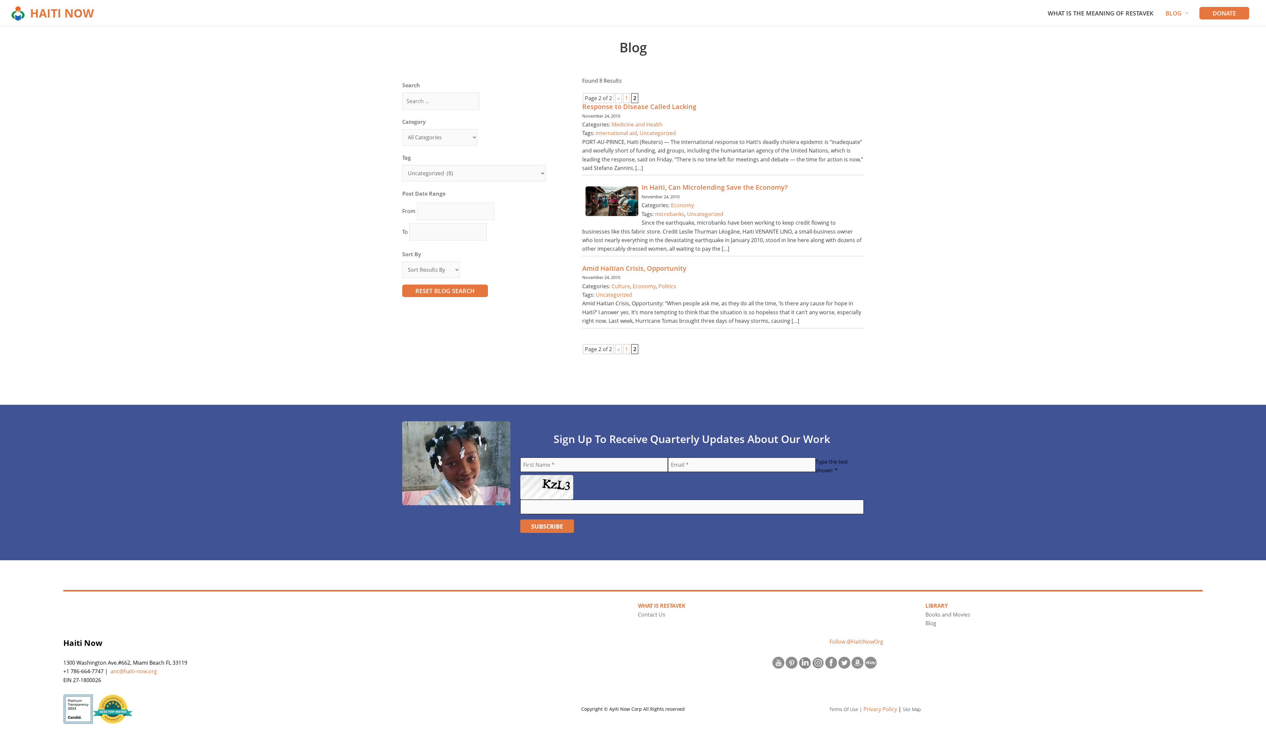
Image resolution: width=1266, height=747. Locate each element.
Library (936, 605)
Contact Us (651, 614)
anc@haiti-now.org (133, 671)
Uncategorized (658, 133)
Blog (1173, 13)
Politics (667, 286)
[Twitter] (844, 663)
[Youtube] (778, 663)
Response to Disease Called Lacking (639, 106)
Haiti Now (62, 13)
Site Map (912, 709)
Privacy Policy (880, 709)
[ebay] (870, 663)
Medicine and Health (637, 124)
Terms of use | (846, 709)
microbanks (669, 214)
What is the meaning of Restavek (1101, 13)
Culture (621, 286)
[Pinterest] (791, 663)
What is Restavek (661, 605)
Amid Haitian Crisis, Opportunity (634, 268)
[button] (1224, 13)
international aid (616, 133)
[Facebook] (831, 663)
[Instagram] (818, 663)
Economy (682, 205)
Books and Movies (947, 614)
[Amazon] (857, 663)
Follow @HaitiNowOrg (856, 641)
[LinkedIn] (804, 663)
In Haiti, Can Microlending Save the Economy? (715, 187)
